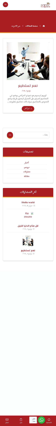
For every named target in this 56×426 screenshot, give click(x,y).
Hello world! (28, 203)
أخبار (27, 163)
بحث (10, 135)
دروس (27, 167)
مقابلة (26, 176)
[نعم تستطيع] (28, 241)
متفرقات (26, 172)
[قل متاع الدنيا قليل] (28, 217)
